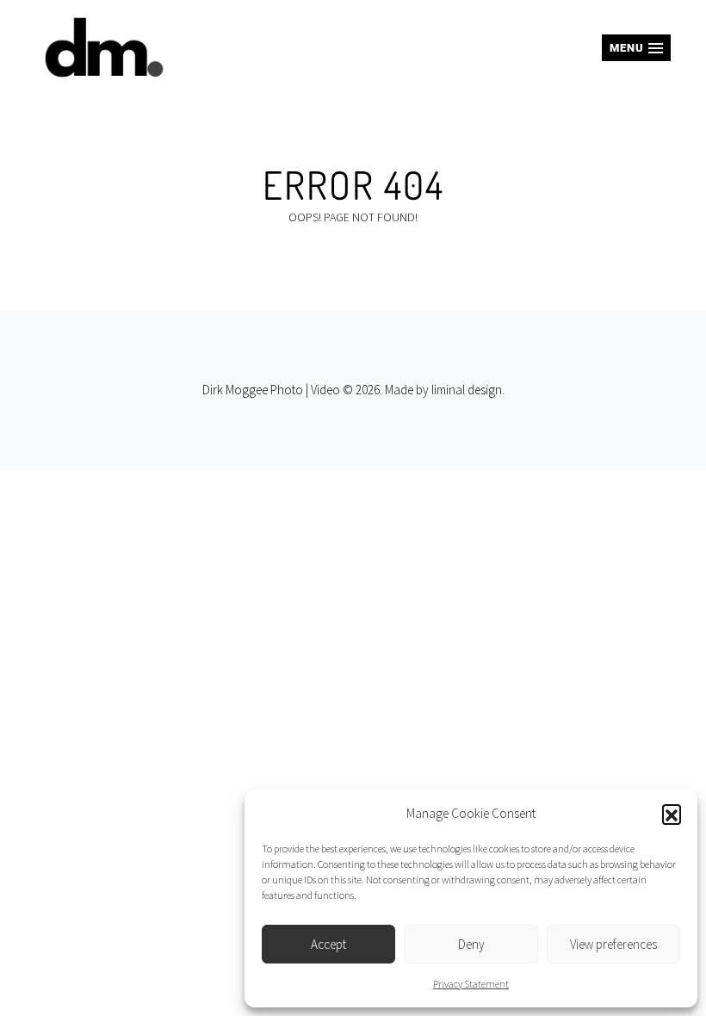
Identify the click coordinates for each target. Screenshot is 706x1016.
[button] (671, 813)
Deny (471, 944)
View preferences (613, 944)
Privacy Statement (471, 983)
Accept (328, 944)
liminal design (466, 389)
